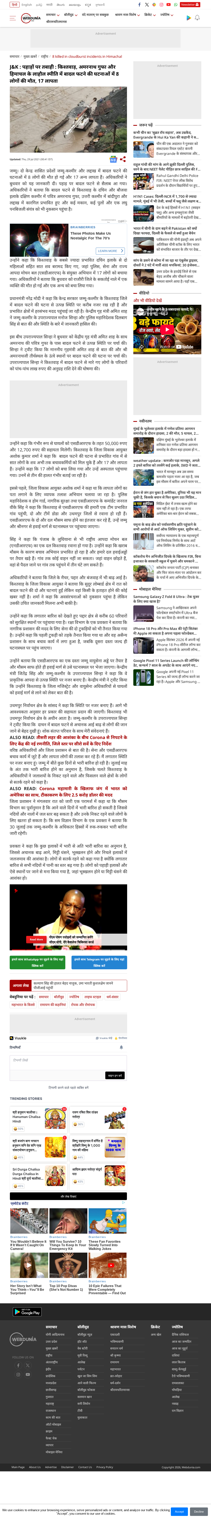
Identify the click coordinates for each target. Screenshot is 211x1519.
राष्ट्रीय (44, 56)
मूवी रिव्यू (82, 1355)
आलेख (81, 1362)
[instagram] (161, 4)
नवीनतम (145, 421)
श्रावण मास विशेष (125, 14)
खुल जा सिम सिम (87, 1376)
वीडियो (144, 293)
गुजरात (50, 1397)
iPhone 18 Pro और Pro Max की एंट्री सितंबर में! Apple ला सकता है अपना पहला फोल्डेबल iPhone (165, 631)
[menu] (14, 18)
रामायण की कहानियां (53, 1004)
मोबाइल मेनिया (150, 589)
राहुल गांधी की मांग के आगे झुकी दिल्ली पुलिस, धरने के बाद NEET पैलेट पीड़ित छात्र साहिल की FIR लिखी (167, 167)
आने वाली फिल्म (86, 1383)
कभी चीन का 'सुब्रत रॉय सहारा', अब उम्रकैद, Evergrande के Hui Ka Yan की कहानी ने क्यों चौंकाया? (166, 135)
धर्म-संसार (112, 996)
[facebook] (140, 4)
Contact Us (85, 1467)
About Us (35, 1467)
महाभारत (115, 1369)
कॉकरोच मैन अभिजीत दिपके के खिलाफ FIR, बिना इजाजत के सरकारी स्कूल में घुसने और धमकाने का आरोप (167, 559)
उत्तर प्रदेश (51, 1341)
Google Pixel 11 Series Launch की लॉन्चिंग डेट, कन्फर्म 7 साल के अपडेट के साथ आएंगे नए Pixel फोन (166, 663)
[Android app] (27, 1311)
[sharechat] (154, 4)
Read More (36, 940)
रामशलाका (178, 1383)
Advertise (51, 1467)
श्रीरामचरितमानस (56, 21)
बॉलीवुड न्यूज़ (84, 1334)
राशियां (175, 1355)
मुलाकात (82, 1417)
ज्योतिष (164, 14)
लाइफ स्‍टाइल (92, 996)
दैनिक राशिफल (180, 1334)
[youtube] (168, 4)
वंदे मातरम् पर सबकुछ (95, 14)
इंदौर (48, 1369)
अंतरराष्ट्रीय (52, 1362)
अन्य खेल (156, 1334)
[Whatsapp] (176, 4)
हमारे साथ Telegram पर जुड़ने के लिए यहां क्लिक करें (99, 962)
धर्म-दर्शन (115, 1383)
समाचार (51, 14)
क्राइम (49, 1431)
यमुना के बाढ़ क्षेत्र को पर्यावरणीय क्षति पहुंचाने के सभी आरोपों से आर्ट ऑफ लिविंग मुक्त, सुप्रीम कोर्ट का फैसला (166, 527)
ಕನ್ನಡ (88, 5)
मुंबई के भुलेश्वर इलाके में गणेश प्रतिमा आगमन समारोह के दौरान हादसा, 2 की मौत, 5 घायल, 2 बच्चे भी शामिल (164, 431)
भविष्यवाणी (117, 1341)
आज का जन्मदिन (181, 1341)
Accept (179, 1511)
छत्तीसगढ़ (51, 1390)
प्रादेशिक (50, 1376)
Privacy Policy (104, 1467)
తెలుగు (61, 5)
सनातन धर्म (116, 1348)
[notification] (197, 18)
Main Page (18, 1467)
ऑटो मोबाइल (53, 1424)
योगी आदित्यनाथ (55, 1334)
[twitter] (147, 4)
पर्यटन (80, 1369)
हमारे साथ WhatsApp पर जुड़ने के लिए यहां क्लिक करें (37, 962)
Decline (199, 1511)
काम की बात (53, 1417)
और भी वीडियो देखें (147, 300)
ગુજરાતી (100, 5)
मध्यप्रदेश (51, 1383)
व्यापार (49, 1445)
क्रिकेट (148, 14)
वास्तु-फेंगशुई (179, 1369)
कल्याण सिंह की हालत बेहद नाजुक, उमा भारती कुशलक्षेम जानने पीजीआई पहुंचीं (73, 985)
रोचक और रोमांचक (83, 1004)
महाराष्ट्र (50, 1403)
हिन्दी (14, 5)
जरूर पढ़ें (146, 125)
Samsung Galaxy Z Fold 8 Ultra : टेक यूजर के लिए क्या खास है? (166, 599)
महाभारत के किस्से (23, 1004)
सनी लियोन (83, 1403)
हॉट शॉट (82, 1341)
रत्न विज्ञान (177, 1410)
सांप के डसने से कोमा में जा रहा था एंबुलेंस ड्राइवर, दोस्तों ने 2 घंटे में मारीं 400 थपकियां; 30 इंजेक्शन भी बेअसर (166, 262)
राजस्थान (51, 1410)
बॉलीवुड (69, 14)
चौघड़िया (177, 1390)
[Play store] (189, 18)
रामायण (114, 1362)
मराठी (49, 5)
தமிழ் (39, 5)
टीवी (79, 1410)
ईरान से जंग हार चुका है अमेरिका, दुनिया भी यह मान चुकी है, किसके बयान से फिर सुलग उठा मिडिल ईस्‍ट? (167, 495)
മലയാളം (75, 5)
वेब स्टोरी (82, 1348)
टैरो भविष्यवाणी (181, 1376)
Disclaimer (67, 1467)
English (27, 5)
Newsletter (188, 4)
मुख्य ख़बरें (30, 56)
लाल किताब (178, 1362)
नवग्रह (175, 1403)
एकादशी (115, 1334)
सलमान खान (84, 1397)
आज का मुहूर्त (180, 1348)
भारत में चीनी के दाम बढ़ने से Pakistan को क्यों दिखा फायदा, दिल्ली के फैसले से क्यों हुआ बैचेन (165, 230)
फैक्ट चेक (51, 1438)
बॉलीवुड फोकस (86, 1390)
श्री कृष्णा (115, 1355)
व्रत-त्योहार (116, 1376)
